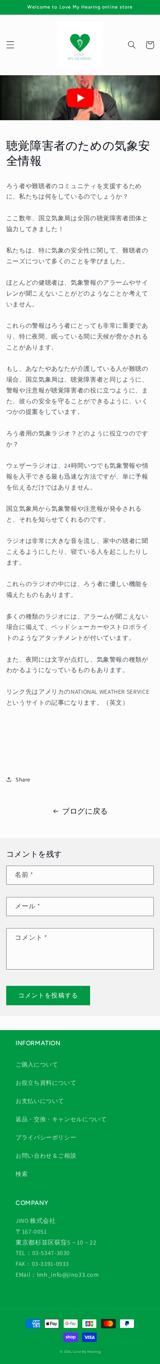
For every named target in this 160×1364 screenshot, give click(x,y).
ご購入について (37, 1064)
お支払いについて (40, 1101)
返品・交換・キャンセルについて (61, 1119)
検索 (22, 1173)
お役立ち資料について (46, 1082)
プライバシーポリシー (46, 1137)
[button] (10, 45)
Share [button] (23, 779)
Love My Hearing (86, 1351)
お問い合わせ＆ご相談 (46, 1155)
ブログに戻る (85, 811)
